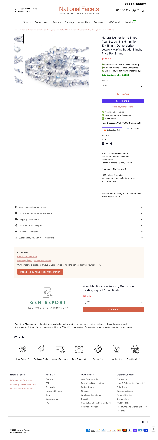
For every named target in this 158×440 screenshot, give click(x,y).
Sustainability (52, 387)
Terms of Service (124, 395)
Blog (48, 395)
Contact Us (122, 379)
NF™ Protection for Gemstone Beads (35, 213)
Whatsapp (22, 261)
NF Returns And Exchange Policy (132, 407)
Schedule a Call (113, 130)
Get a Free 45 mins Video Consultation (40, 271)
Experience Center (125, 391)
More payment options (122, 107)
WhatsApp (134, 128)
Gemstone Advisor (89, 407)
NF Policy (121, 411)
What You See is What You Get (33, 207)
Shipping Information (29, 219)
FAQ (47, 403)
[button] (12, 350)
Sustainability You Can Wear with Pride (36, 238)
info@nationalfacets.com (21, 380)
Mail (30, 261)
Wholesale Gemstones (91, 395)
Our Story (50, 379)
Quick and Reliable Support (31, 225)
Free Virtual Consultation (92, 383)
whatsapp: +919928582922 (22, 388)
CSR (48, 383)
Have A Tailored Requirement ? (131, 383)
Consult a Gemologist (28, 232)
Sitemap (85, 391)
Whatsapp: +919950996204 (23, 384)
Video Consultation (42, 261)
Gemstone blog (53, 399)
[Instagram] (147, 422)
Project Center (87, 387)
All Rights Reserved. (18, 432)
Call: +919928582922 (27, 256)
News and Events (54, 391)
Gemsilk (84, 399)
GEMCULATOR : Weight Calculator (96, 403)
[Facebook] (142, 422)
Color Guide (122, 387)
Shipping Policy (123, 399)
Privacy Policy (123, 403)
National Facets (23, 430)
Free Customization (90, 379)
